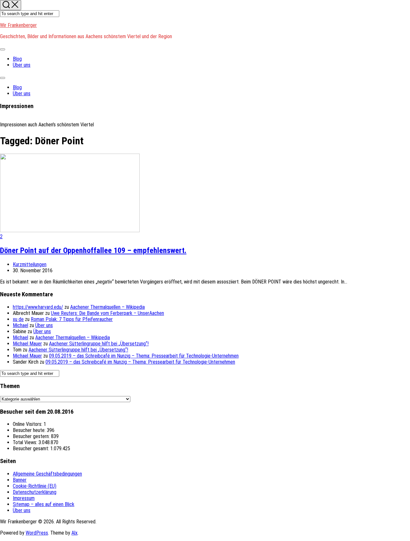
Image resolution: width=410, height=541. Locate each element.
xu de (18, 319)
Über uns (21, 65)
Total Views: (25, 442)
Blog (17, 59)
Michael (20, 325)
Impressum (24, 498)
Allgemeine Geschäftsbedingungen (47, 474)
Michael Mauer (27, 344)
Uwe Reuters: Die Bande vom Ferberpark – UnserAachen (107, 313)
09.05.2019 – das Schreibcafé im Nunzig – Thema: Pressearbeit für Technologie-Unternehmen (144, 356)
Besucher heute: (30, 430)
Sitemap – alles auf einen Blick (43, 504)
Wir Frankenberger (18, 25)
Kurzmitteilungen (29, 264)
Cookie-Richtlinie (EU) (34, 486)
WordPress (37, 533)
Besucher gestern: (32, 436)
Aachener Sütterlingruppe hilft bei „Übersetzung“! (99, 344)
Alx (74, 533)
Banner (20, 480)
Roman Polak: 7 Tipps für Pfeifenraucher (72, 319)
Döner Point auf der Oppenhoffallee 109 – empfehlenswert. (93, 250)
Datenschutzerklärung (34, 492)
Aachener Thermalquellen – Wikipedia (107, 307)
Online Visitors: (28, 424)
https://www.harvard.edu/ (38, 307)
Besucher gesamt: (31, 448)
